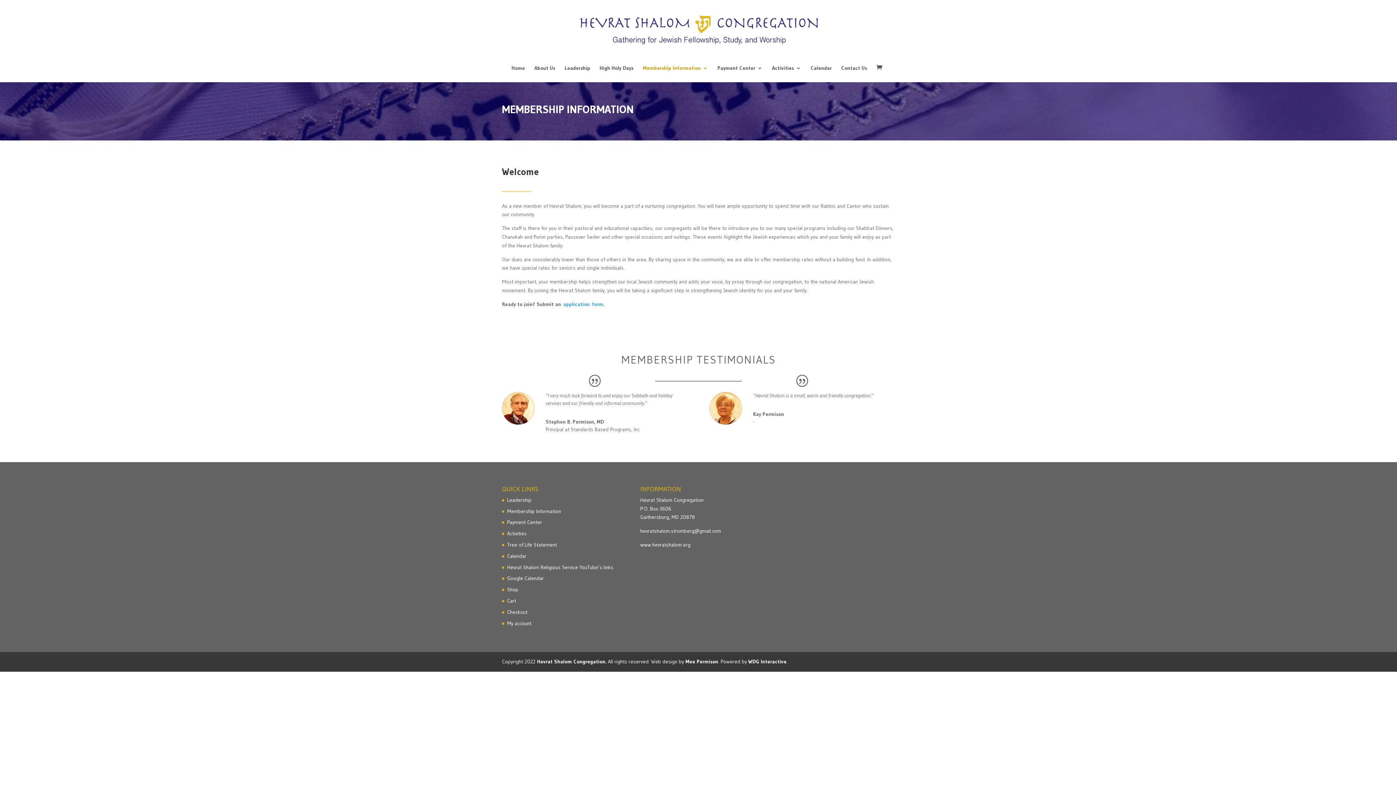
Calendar (821, 68)
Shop (512, 589)
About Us (544, 68)
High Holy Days (616, 68)
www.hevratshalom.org (665, 544)
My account (519, 623)
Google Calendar (525, 578)
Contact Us (854, 68)
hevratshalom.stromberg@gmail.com (680, 531)
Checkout (517, 612)
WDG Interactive (767, 661)
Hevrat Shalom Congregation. (571, 661)
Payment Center (736, 68)
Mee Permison (701, 661)
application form (583, 304)
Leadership (577, 68)
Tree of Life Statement (532, 544)
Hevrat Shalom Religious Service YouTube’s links (560, 567)
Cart (511, 601)
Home (518, 68)
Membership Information (672, 68)
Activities (783, 68)
